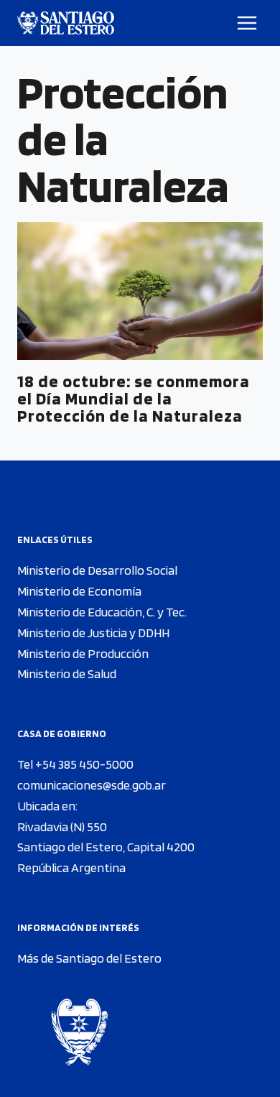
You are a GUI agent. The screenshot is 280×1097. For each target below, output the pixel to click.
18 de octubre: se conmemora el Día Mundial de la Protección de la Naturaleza (133, 398)
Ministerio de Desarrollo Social (97, 570)
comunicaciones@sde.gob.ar (91, 784)
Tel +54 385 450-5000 (75, 764)
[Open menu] (247, 22)
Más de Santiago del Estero (89, 958)
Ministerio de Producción (83, 653)
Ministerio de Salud (66, 673)
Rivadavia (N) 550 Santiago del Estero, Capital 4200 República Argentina (106, 847)
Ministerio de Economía (79, 590)
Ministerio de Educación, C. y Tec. (102, 611)
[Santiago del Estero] (65, 22)
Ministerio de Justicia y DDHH (93, 632)
